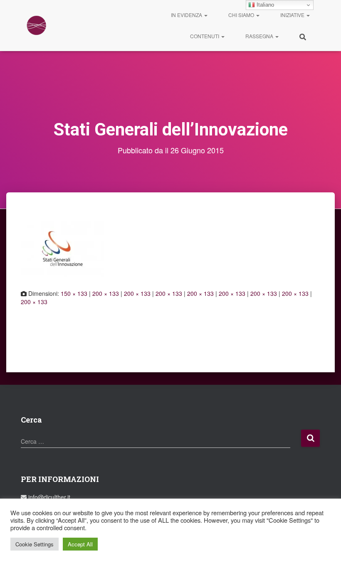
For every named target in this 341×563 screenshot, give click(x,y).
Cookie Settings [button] (34, 544)
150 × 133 (74, 293)
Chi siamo (241, 14)
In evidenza (187, 14)
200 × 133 (105, 293)
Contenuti (205, 35)
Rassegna (259, 35)
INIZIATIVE (293, 14)
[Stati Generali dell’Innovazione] (62, 248)
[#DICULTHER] (36, 25)
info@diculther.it (48, 497)
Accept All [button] (80, 544)
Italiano (264, 5)
